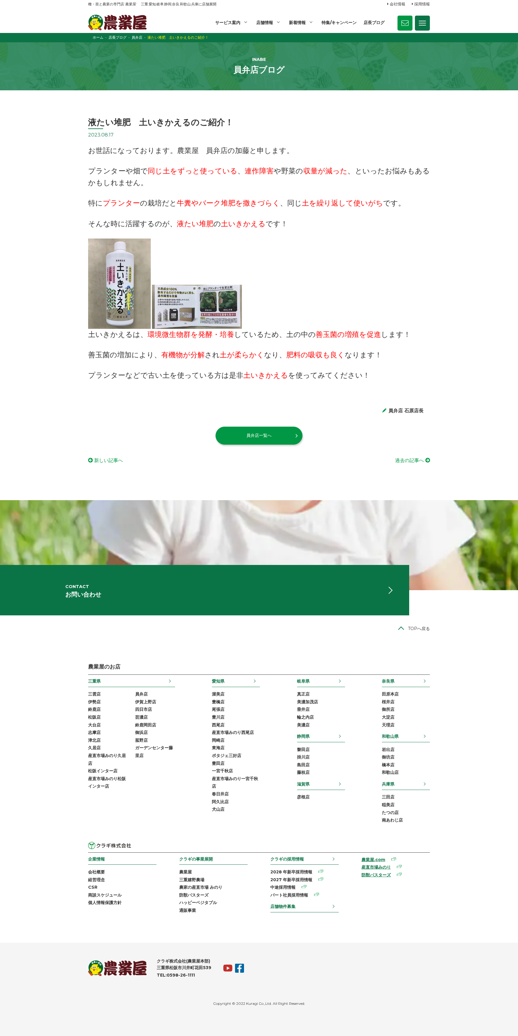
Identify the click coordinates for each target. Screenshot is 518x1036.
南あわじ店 (392, 820)
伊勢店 (94, 701)
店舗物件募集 (283, 906)
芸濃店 (141, 717)
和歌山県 (390, 736)
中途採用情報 (283, 887)
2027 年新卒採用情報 (291, 879)
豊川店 (218, 717)
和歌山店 (390, 772)
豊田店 (218, 763)
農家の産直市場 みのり (200, 887)
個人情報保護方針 (105, 902)
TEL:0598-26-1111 (176, 975)
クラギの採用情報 (287, 859)
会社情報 (397, 4)
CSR (92, 887)
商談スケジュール (105, 895)
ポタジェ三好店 (226, 755)
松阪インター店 (103, 770)
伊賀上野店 (145, 701)
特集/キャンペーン (339, 22)
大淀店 (388, 717)
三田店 (388, 797)
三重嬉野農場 (191, 879)
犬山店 (218, 809)
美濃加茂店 (307, 701)
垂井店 (303, 709)
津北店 (94, 740)
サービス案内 (227, 22)
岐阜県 (303, 681)
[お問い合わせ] (404, 23)
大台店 (94, 725)
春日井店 (220, 794)
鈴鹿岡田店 (145, 725)
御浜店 (141, 732)
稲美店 (388, 804)
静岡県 (303, 736)
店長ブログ (374, 22)
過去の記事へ (409, 460)
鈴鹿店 (94, 709)
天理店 (388, 725)
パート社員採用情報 (289, 895)
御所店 (388, 709)
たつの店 (390, 812)
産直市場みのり (376, 867)
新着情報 (297, 22)
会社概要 (96, 872)
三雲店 (94, 694)
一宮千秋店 (222, 770)
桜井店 (388, 701)
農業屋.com (373, 859)
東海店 (218, 747)
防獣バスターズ (194, 895)
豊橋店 (218, 701)
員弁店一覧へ (259, 435)
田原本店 (390, 694)
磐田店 (303, 749)
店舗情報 (264, 22)
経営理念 (96, 879)
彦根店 (303, 797)
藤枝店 (303, 772)
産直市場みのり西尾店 (233, 732)
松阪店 (94, 717)
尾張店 (218, 709)
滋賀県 (303, 784)
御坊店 (388, 757)
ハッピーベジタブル (198, 902)
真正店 (303, 694)
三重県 (94, 681)
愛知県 (218, 681)
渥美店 (218, 694)
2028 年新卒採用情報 (291, 872)
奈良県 (388, 681)
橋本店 (388, 764)
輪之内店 (305, 717)
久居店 (94, 747)
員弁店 (141, 694)
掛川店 (303, 757)
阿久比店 (220, 801)
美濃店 (303, 725)
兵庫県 (388, 784)
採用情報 (422, 4)
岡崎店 (218, 740)
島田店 (303, 764)
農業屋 (185, 872)
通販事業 (187, 910)
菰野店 (141, 740)
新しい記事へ (108, 460)
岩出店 (388, 749)
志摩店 (94, 732)
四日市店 (143, 709)
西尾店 (218, 725)
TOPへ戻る (419, 628)
